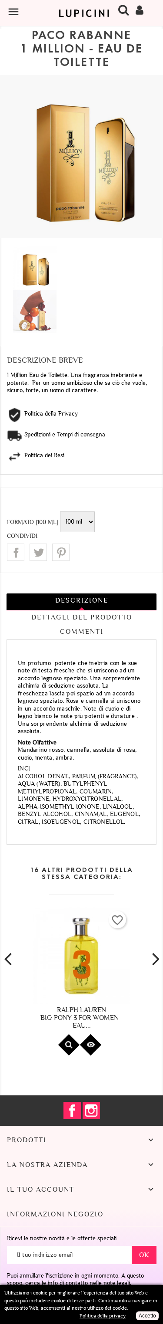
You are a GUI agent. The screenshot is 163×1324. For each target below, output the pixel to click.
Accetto (147, 1316)
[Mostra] (68, 1044)
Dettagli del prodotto (81, 617)
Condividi (15, 552)
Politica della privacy (103, 1316)
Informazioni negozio (55, 1214)
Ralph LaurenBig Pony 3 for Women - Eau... (81, 1017)
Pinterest (61, 552)
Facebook (72, 1110)
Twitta (38, 552)
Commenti (81, 632)
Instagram (91, 1110)
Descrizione (81, 600)
